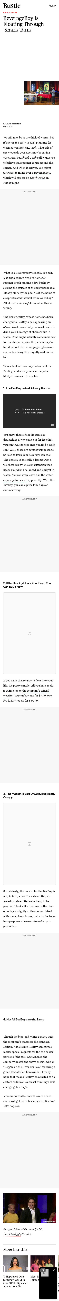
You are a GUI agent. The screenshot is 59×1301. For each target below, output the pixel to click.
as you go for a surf (14, 480)
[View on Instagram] (29, 633)
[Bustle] (11, 5)
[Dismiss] (53, 1270)
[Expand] (43, 1270)
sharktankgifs (12, 1234)
